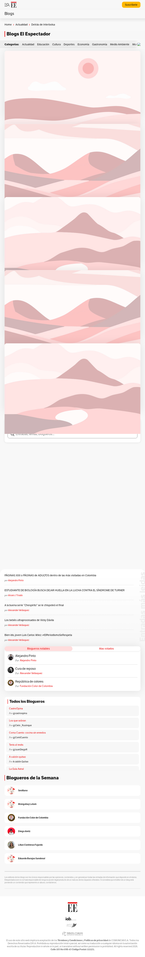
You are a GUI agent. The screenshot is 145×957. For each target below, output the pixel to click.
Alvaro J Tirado (15, 595)
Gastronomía (99, 44)
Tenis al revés (16, 744)
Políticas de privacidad (96, 940)
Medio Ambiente (119, 44)
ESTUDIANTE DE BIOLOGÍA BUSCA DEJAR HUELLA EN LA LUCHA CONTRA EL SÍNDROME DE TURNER (65, 590)
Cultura (56, 44)
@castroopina (20, 713)
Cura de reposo (25, 669)
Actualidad (21, 24)
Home (8, 24)
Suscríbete (131, 4)
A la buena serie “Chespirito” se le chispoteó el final (34, 605)
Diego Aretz (24, 831)
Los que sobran (17, 720)
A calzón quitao (17, 756)
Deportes (69, 44)
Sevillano (23, 790)
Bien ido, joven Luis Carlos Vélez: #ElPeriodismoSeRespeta (38, 635)
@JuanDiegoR (20, 749)
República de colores (29, 681)
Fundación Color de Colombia (36, 686)
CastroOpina (16, 708)
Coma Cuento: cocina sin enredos (27, 732)
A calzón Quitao (20, 761)
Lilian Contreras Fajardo (30, 844)
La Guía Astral (16, 769)
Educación (43, 44)
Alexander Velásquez (18, 610)
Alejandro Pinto (16, 580)
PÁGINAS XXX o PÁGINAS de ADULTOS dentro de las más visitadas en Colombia (50, 575)
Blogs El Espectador (28, 34)
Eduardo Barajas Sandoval (31, 858)
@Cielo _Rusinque (22, 725)
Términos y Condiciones (70, 940)
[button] (140, 44)
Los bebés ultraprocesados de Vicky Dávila (30, 620)
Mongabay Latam (27, 804)
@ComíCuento (20, 737)
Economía (83, 44)
